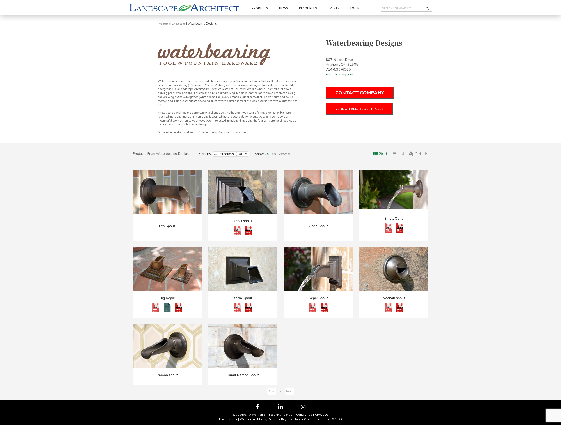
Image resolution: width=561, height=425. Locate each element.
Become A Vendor (281, 414)
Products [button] (260, 8)
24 (267, 154)
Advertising (257, 414)
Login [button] (355, 8)
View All (286, 154)
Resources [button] (308, 8)
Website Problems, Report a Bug (263, 419)
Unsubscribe (228, 419)
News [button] (283, 8)
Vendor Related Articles (359, 108)
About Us (322, 414)
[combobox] (227, 153)
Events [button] (333, 8)
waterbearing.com (339, 74)
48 (274, 154)
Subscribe (239, 414)
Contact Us (304, 414)
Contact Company (359, 93)
